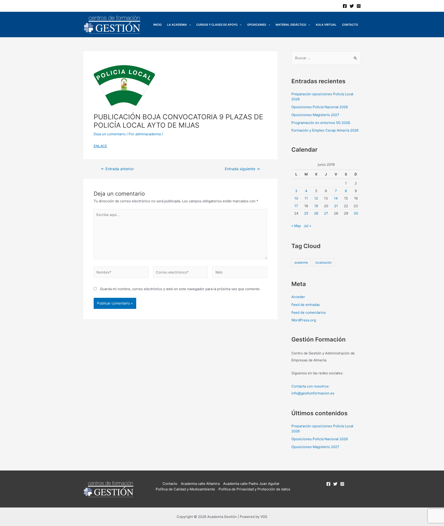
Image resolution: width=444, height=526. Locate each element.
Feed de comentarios (308, 312)
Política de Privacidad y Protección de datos (254, 489)
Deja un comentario (110, 134)
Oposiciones (256, 24)
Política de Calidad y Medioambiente (185, 489)
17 (296, 206)
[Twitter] (352, 6)
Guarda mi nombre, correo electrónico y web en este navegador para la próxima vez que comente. (180, 289)
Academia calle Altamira (200, 483)
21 (336, 206)
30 (356, 213)
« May (296, 226)
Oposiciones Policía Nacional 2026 (319, 107)
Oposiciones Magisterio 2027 (315, 115)
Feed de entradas (305, 304)
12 (316, 198)
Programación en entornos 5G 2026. (321, 122)
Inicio (157, 24)
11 (306, 198)
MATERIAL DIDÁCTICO (291, 24)
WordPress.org (303, 320)
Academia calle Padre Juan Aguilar (251, 483)
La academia (177, 24)
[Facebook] (345, 6)
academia (301, 262)
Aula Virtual (326, 24)
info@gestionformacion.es (312, 393)
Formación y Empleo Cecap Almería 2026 (324, 130)
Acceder (298, 297)
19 (316, 206)
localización (323, 262)
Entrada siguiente (242, 169)
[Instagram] (359, 6)
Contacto (350, 24)
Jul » (307, 226)
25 (306, 213)
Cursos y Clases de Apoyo (216, 24)
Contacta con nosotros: (310, 386)
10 (296, 198)
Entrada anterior (117, 169)
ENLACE (100, 146)
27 (326, 213)
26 (316, 213)
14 (336, 198)
